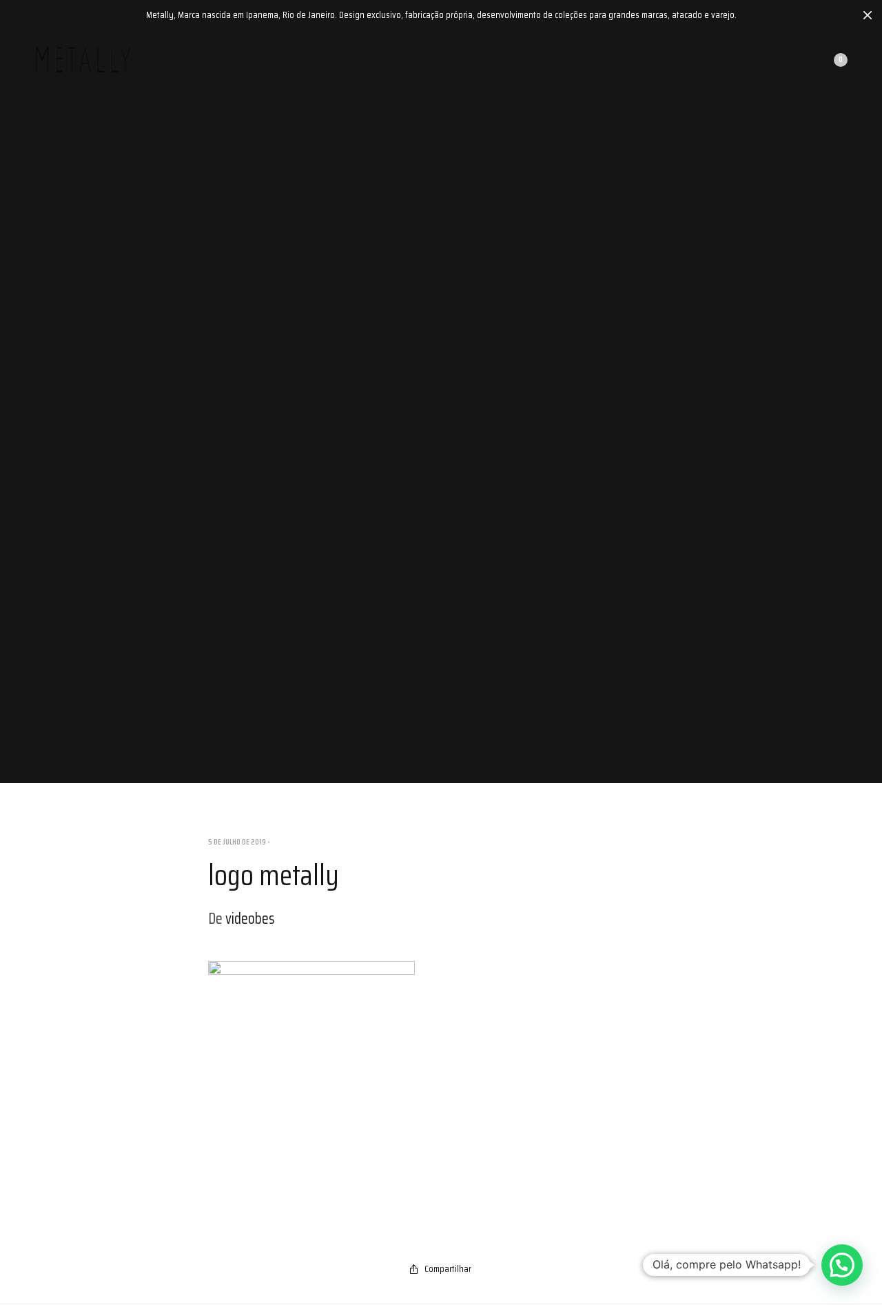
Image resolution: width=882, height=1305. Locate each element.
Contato (562, 60)
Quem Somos (388, 60)
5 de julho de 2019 (237, 842)
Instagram (481, 60)
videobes (249, 919)
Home (311, 60)
